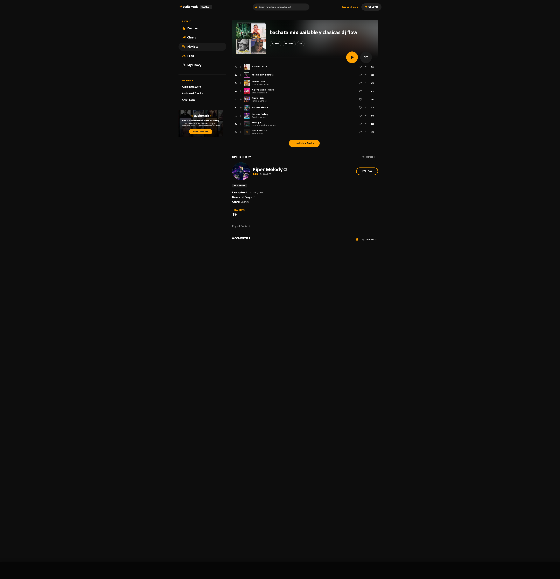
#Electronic (240, 185)
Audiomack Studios (192, 93)
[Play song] (352, 57)
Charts (191, 37)
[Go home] (188, 7)
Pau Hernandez (259, 100)
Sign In (354, 7)
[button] (304, 67)
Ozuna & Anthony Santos (264, 125)
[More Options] (366, 66)
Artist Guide (188, 99)
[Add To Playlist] (241, 67)
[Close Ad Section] (219, 113)
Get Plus (206, 7)
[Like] (360, 67)
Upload (373, 6)
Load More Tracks (304, 143)
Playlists (192, 47)
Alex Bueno (257, 133)
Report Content (241, 226)
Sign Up (346, 7)
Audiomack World (192, 86)
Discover (193, 28)
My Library (194, 65)
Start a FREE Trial (200, 131)
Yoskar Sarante (259, 92)
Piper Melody (268, 169)
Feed (190, 56)
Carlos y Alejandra (260, 84)
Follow (367, 171)
